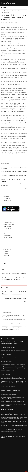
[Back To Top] (26, 470)
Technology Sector (7, 200)
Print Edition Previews (8, 237)
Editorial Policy (6, 230)
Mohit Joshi (4, 22)
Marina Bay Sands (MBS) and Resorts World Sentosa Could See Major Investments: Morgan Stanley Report (13, 393)
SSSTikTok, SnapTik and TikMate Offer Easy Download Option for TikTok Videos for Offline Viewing (14, 426)
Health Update (7, 157)
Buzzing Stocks (6, 255)
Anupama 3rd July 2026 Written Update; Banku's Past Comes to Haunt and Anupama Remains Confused (13, 430)
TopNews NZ (6, 253)
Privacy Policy (6, 233)
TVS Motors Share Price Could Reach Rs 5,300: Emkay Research (14, 298)
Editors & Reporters (7, 228)
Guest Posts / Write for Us (8, 232)
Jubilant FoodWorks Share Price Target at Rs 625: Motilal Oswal (14, 295)
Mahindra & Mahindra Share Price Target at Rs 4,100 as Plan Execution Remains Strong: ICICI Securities (12, 342)
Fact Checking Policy (7, 235)
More (26, 188)
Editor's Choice (6, 220)
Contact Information (7, 226)
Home (2, 10)
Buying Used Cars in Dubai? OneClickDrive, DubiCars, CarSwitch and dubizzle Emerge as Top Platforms (13, 346)
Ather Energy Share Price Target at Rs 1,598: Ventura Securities (13, 350)
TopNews (8, 3)
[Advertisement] (14, 455)
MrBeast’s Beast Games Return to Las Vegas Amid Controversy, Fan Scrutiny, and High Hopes (13, 405)
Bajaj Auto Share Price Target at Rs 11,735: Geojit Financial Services (14, 357)
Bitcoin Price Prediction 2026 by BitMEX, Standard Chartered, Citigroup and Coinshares (12, 373)
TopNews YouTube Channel (9, 222)
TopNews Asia (6, 247)
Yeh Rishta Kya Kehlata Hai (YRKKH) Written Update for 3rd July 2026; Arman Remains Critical (13, 422)
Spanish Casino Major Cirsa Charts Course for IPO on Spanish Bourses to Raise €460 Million (12, 398)
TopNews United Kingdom (9, 249)
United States (7, 158)
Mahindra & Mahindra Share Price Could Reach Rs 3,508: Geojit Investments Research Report (13, 353)
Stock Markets (6, 196)
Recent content (6, 257)
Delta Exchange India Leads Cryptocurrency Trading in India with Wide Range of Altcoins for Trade (13, 369)
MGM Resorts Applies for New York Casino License (10, 390)
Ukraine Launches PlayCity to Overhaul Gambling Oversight (12, 401)
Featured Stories (7, 198)
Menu (4, 7)
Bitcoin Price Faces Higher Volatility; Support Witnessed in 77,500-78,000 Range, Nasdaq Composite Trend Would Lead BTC (13, 382)
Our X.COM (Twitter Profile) (9, 224)
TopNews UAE (6, 251)
